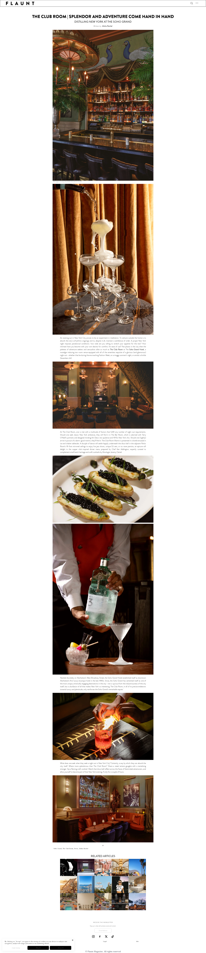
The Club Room (116, 349)
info (137, 941)
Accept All (60, 948)
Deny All (38, 948)
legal (105, 941)
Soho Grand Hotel (136, 349)
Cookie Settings (16, 948)
